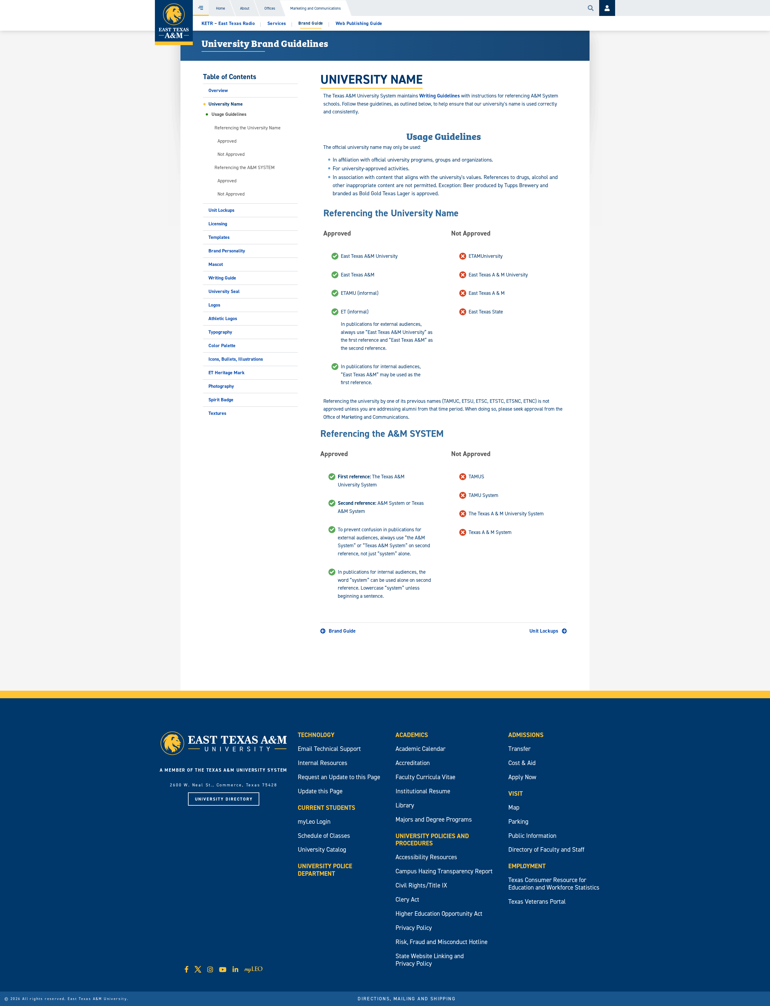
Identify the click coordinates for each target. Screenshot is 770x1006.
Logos (214, 305)
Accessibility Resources (426, 857)
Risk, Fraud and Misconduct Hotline (442, 942)
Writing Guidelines (439, 95)
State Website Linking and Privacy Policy (430, 959)
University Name (225, 104)
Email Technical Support (329, 748)
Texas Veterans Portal (537, 901)
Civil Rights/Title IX (421, 885)
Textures (217, 413)
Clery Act (407, 899)
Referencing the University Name (247, 128)
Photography (221, 386)
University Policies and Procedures (432, 839)
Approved (226, 141)
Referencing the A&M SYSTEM (244, 167)
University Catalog (322, 849)
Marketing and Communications (315, 8)
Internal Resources (322, 763)
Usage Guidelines (228, 114)
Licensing (217, 224)
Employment (527, 866)
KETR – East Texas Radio (228, 23)
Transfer (519, 748)
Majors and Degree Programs (434, 819)
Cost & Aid (522, 763)
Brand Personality (226, 251)
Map (513, 807)
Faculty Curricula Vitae (425, 777)
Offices (269, 8)
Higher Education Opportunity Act (439, 913)
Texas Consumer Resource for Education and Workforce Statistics (553, 883)
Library (405, 805)
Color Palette (222, 345)
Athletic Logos (222, 318)
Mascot (215, 264)
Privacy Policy (414, 927)
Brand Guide (342, 631)
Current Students (326, 808)
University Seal (224, 291)
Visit (515, 793)
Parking (518, 821)
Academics (412, 735)
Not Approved (231, 154)
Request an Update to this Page (339, 777)
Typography (220, 332)
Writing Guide (222, 278)
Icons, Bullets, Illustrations (235, 359)
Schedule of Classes (324, 835)
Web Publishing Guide (359, 23)
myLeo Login (314, 821)
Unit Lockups (221, 210)
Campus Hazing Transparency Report (444, 871)
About (244, 8)
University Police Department (325, 870)
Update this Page (320, 791)
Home (220, 8)
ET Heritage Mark (226, 372)
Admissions (526, 735)
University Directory (224, 799)
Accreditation (413, 763)
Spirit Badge (220, 400)
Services (276, 23)
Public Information (532, 835)
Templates (218, 237)
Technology (316, 735)
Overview (218, 90)
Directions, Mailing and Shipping (407, 998)
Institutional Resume (423, 791)
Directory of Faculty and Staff (546, 849)
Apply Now (522, 777)
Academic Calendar (420, 748)
